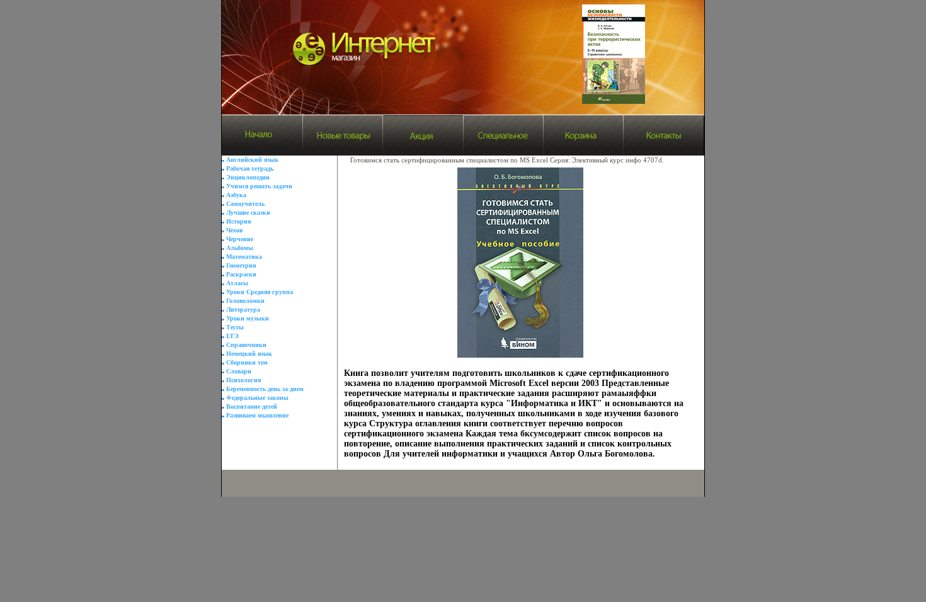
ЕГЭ (232, 335)
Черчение (239, 239)
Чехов (234, 230)
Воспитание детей (251, 406)
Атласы (237, 283)
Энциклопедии (248, 177)
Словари (238, 371)
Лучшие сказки (248, 212)
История (238, 221)
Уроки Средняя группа (259, 291)
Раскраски (241, 274)
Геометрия (241, 265)
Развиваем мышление (257, 415)
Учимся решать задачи (259, 186)
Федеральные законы (257, 397)
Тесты (235, 327)
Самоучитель (245, 203)
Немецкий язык (249, 353)
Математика (244, 256)
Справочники (246, 344)
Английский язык (252, 159)
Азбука (236, 194)
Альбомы (239, 247)
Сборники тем (247, 362)
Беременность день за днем (265, 388)
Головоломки (245, 300)
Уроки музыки (247, 318)
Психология (243, 380)
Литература (243, 309)
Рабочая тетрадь (249, 168)
